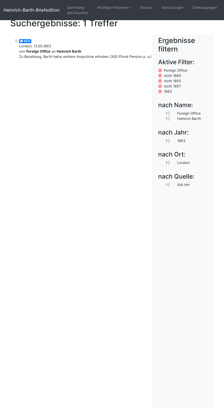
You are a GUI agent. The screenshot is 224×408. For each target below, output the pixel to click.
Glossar (146, 7)
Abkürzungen (172, 7)
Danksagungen (204, 7)
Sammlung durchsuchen (77, 10)
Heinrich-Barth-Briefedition (32, 10)
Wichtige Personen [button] (112, 7)
